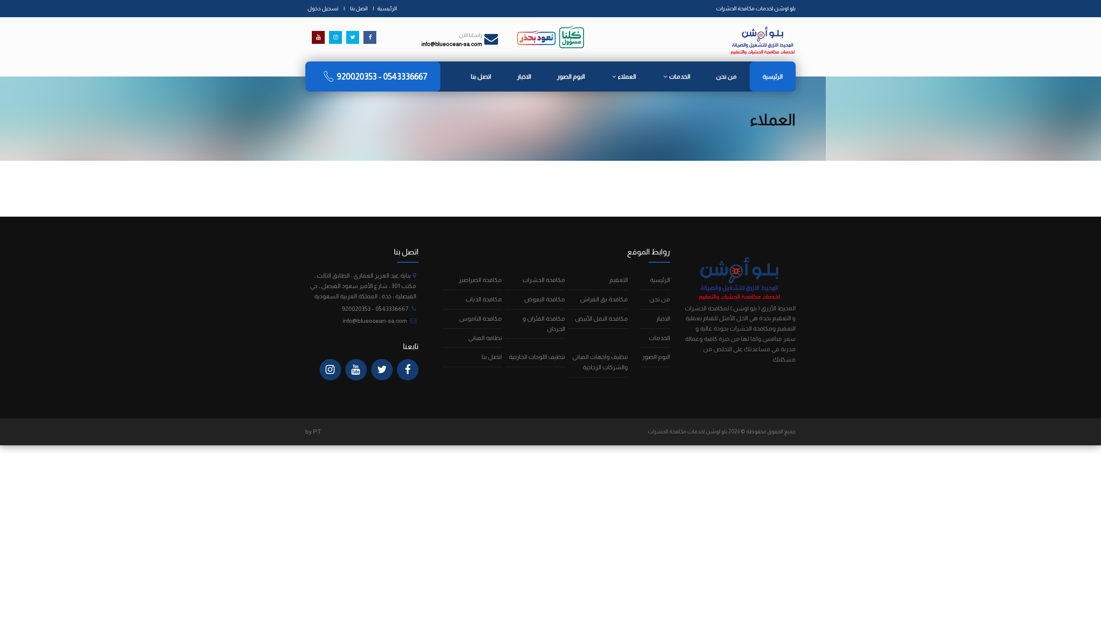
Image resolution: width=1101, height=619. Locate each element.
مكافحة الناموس (480, 318)
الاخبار (524, 76)
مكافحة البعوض (544, 299)
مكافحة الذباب (484, 299)
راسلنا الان (470, 35)
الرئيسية (387, 8)
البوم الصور (571, 76)
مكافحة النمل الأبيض (601, 318)
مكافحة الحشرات (544, 279)
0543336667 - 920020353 (382, 76)
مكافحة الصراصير (480, 279)
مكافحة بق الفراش (604, 299)
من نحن (726, 76)
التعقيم (618, 279)
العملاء (627, 76)
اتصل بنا (359, 8)
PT (317, 431)
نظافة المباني (485, 337)
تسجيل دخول (323, 8)
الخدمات (679, 76)
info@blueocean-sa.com (375, 320)
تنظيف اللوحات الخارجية (537, 356)
